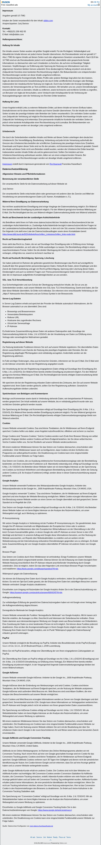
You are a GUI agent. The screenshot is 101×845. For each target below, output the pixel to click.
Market (49, 837)
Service (39, 837)
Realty (55, 837)
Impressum (7, 164)
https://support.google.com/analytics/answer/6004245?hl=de (36, 592)
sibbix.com (48, 21)
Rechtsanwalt (56, 164)
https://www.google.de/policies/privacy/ (55, 810)
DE (95, 2)
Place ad (62, 837)
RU (98, 2)
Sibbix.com (63, 843)
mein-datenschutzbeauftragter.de (41, 826)
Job (44, 837)
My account (93, 5)
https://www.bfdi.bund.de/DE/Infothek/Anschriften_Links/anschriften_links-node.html (38, 234)
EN (92, 2)
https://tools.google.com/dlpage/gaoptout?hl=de (37, 569)
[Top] (50, 839)
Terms (68, 837)
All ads (32, 837)
